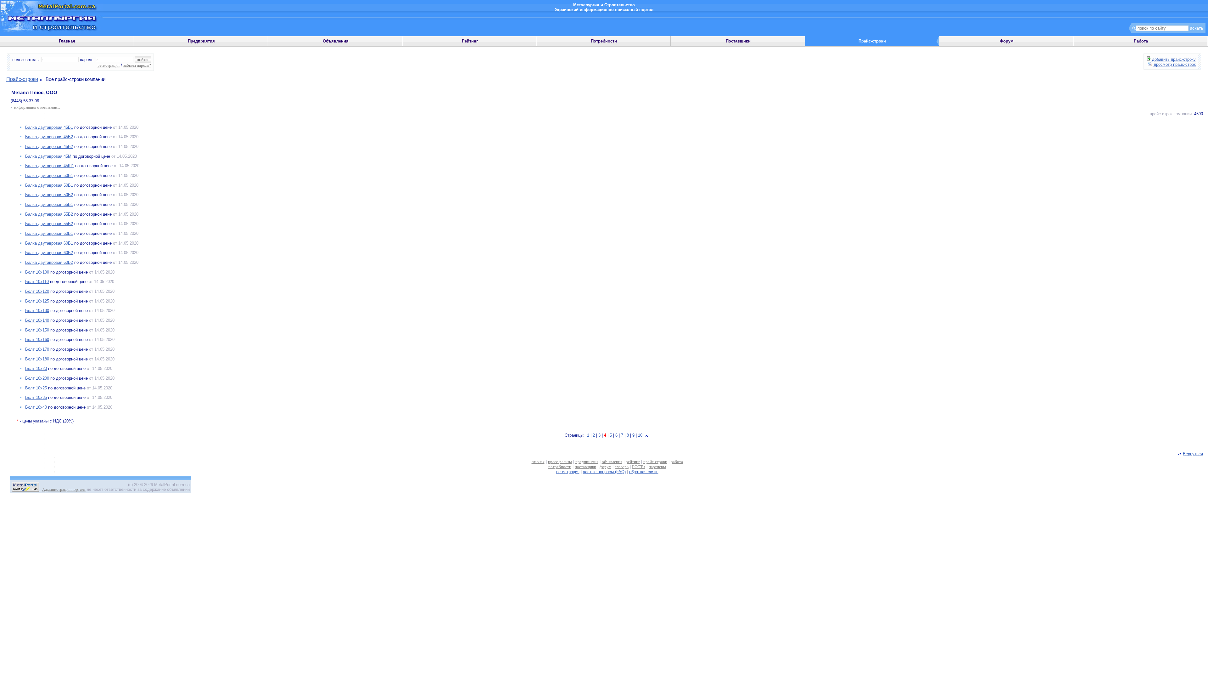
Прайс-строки (22, 79)
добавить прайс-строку (1173, 59)
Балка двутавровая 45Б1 (49, 127)
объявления (612, 461)
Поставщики (738, 41)
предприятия (586, 461)
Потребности (604, 41)
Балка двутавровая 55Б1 (49, 204)
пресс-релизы (560, 461)
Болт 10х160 (37, 339)
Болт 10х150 (37, 330)
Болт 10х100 (37, 272)
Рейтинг (470, 41)
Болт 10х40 (36, 407)
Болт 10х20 (36, 368)
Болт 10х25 (36, 388)
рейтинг (633, 461)
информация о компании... (37, 107)
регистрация (109, 65)
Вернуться (1193, 453)
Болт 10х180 (37, 359)
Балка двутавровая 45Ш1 (49, 165)
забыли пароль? (137, 65)
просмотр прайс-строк (1174, 64)
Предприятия (201, 41)
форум (605, 466)
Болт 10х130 (37, 310)
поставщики (585, 466)
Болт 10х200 (37, 378)
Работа (1141, 41)
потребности (559, 466)
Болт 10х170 (37, 349)
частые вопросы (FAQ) (604, 471)
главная (538, 461)
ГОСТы (638, 466)
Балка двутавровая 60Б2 (49, 252)
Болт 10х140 (37, 320)
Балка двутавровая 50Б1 (49, 175)
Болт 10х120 (37, 291)
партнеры (657, 466)
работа (677, 461)
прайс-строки (655, 461)
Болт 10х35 (36, 397)
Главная (67, 41)
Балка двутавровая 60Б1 (49, 233)
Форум (1007, 41)
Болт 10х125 (37, 301)
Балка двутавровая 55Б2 (49, 214)
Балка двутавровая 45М (48, 156)
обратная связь (643, 471)
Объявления (336, 41)
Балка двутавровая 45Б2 (49, 136)
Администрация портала (64, 489)
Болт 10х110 (37, 281)
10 (640, 435)
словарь (622, 466)
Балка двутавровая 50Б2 (49, 194)
